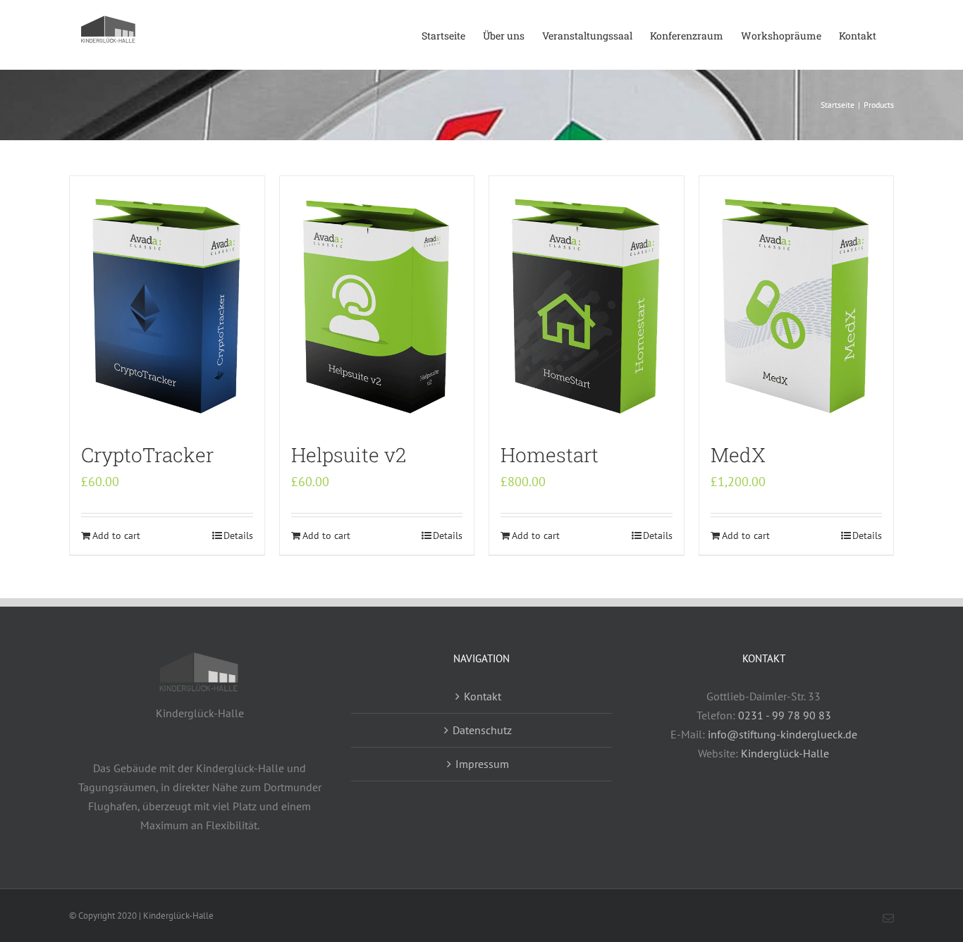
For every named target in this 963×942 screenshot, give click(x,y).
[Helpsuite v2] (377, 302)
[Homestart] (586, 302)
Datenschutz (482, 730)
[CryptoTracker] (167, 302)
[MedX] (796, 302)
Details (238, 535)
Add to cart (116, 535)
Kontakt (482, 696)
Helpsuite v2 (348, 455)
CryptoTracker (147, 455)
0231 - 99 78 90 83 (784, 715)
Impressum (482, 764)
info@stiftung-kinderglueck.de (782, 734)
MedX (738, 455)
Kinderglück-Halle (785, 753)
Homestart (550, 455)
